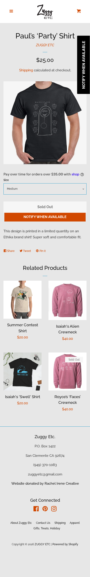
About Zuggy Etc (21, 523)
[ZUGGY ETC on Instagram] (54, 510)
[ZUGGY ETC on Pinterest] (45, 510)
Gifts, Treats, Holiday (46, 528)
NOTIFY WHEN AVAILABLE (45, 217)
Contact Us (43, 523)
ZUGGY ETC (45, 45)
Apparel (75, 523)
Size (6, 180)
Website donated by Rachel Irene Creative (45, 483)
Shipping (26, 70)
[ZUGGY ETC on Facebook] (36, 510)
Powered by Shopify (65, 544)
